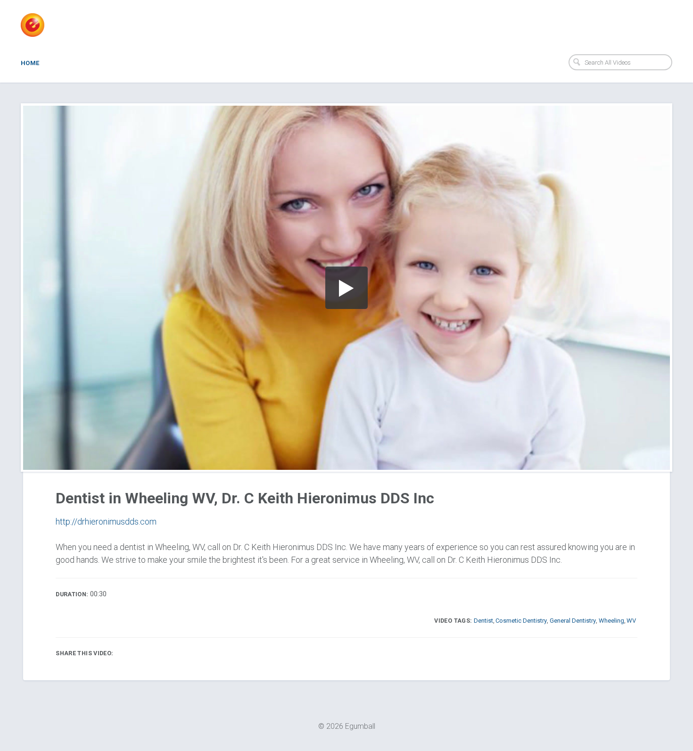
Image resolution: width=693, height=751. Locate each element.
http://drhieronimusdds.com (106, 521)
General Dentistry (573, 620)
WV (631, 620)
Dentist (483, 620)
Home (30, 63)
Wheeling (611, 620)
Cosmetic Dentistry (521, 620)
